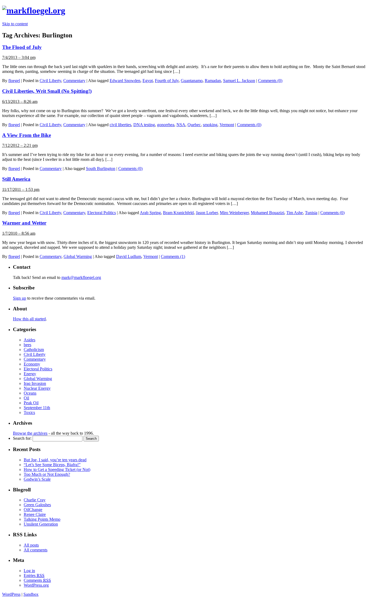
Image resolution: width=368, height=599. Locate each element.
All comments (35, 550)
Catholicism (34, 349)
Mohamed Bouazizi (267, 212)
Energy (30, 373)
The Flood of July (22, 47)
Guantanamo (192, 80)
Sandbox (31, 594)
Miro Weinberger (234, 212)
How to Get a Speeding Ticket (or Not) (57, 469)
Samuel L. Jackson (239, 80)
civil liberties (120, 124)
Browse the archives (30, 433)
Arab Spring (150, 212)
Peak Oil (31, 402)
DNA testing (144, 124)
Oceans (30, 393)
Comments (37, 580)
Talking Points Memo (42, 519)
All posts (31, 545)
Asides (29, 340)
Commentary (74, 80)
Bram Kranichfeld (178, 212)
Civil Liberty (50, 80)
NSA (180, 124)
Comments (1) (173, 256)
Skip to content (15, 24)
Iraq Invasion (35, 383)
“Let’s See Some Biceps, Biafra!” (52, 464)
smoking (210, 124)
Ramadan (213, 80)
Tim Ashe (294, 212)
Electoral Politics (101, 212)
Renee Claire (35, 514)
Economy (32, 364)
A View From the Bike (26, 135)
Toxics (29, 412)
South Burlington (100, 168)
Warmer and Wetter (24, 223)
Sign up (19, 298)
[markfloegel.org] (33, 10)
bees (27, 344)
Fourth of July (167, 80)
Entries (34, 575)
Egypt (148, 80)
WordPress (11, 594)
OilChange (33, 509)
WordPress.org (36, 585)
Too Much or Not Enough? (47, 474)
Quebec (194, 124)
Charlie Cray (35, 500)
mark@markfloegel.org (81, 277)
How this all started (29, 319)
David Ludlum (128, 256)
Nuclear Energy (37, 388)
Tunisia (311, 212)
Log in (29, 570)
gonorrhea (165, 124)
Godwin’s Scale (37, 479)
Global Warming (78, 256)
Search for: (22, 438)
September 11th (37, 407)
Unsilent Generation (41, 524)
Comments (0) (270, 80)
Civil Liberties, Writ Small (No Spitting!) (47, 91)
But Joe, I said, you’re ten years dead (55, 460)
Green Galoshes (37, 504)
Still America (16, 179)
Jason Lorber (207, 212)
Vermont (227, 124)
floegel (14, 80)
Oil (26, 398)
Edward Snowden (125, 80)
